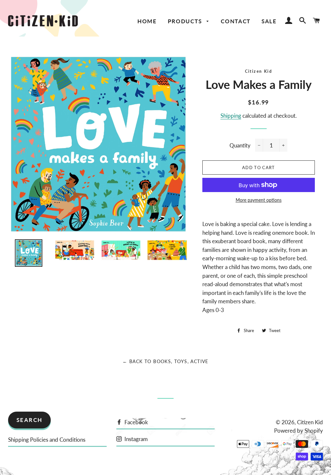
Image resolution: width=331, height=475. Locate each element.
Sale (269, 21)
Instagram (135, 439)
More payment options (259, 200)
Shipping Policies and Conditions (46, 439)
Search (29, 419)
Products (186, 21)
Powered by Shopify (298, 430)
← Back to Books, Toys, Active (165, 361)
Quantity (240, 145)
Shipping (230, 115)
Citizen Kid (258, 71)
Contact (236, 21)
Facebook (135, 422)
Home (147, 21)
